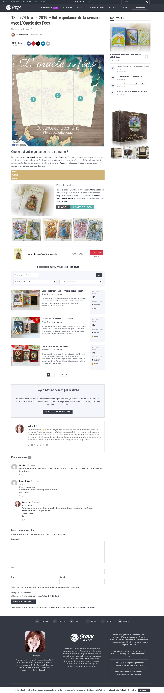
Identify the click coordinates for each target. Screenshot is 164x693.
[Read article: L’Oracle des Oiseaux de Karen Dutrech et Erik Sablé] (130, 37)
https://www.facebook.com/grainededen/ (36, 511)
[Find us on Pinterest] (86, 2)
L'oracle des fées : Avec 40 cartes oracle (42, 254)
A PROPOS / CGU (14, 2)
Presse (124, 7)
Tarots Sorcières (142, 640)
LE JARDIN (68, 7)
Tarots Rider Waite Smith (127, 640)
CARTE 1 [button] (15, 171)
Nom (13, 567)
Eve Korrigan (23, 35)
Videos (114, 7)
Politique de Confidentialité (21, 593)
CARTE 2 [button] (15, 175)
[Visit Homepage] (11, 7)
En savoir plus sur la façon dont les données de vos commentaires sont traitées (69, 607)
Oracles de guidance (134, 642)
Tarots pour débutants (129, 637)
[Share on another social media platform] (48, 43)
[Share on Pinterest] (33, 43)
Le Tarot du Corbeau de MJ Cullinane (57, 318)
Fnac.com (96, 308)
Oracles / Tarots (98, 7)
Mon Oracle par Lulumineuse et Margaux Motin (132, 91)
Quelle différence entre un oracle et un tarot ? (129, 672)
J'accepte (143, 690)
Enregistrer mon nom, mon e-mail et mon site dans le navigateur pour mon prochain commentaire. (46, 587)
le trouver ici (66, 201)
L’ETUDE (82, 7)
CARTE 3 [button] (15, 179)
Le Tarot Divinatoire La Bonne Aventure (129, 76)
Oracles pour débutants (132, 635)
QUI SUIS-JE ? (5, 2)
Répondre (23, 475)
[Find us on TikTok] (83, 2)
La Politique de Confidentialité (49, 596)
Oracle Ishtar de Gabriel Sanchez (55, 346)
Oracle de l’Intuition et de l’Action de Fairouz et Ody (63, 291)
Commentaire (16, 539)
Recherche (140, 7)
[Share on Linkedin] (43, 43)
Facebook (31, 157)
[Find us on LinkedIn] (89, 2)
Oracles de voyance (118, 642)
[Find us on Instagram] (75, 2)
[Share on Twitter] (38, 43)
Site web (62, 577)
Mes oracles (50, 7)
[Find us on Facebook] (77, 2)
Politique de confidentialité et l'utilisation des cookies (117, 690)
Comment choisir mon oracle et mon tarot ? (129, 674)
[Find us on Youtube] (80, 2)
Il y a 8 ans (32, 465)
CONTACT (42, 2)
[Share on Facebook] (29, 43)
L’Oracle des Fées (65, 157)
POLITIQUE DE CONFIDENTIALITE (30, 2)
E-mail (14, 577)
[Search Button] (146, 2)
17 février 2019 (36, 35)
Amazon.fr (96, 304)
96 (62, 374)
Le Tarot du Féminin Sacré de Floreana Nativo (131, 84)
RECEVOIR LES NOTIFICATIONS (59, 412)
